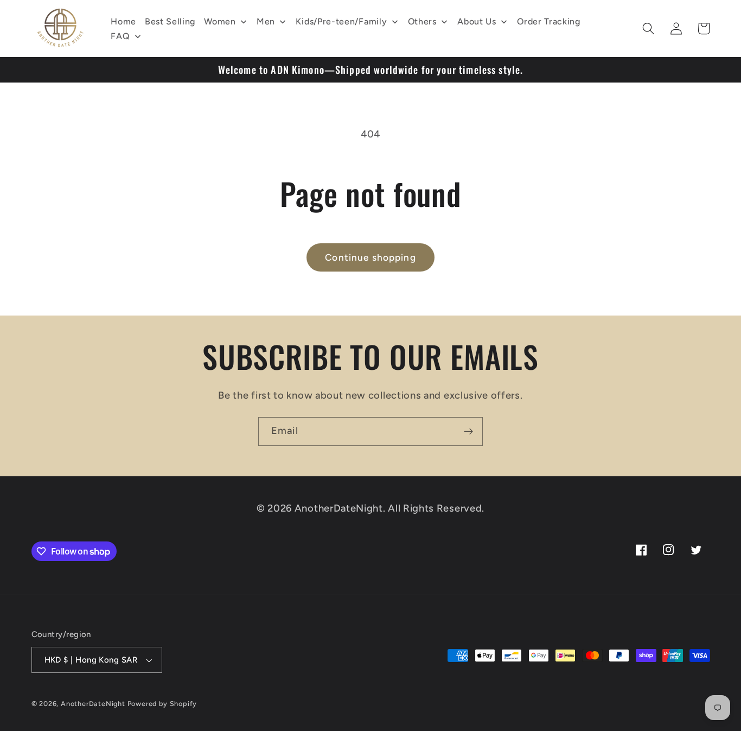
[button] (649, 28)
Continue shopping (370, 257)
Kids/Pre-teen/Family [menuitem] (341, 21)
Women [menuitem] (219, 21)
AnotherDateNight (93, 704)
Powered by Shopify (162, 704)
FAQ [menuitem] (120, 36)
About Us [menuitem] (476, 21)
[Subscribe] (468, 431)
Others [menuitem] (422, 21)
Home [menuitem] (123, 21)
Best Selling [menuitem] (170, 21)
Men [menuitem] (266, 21)
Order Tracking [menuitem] (548, 21)
